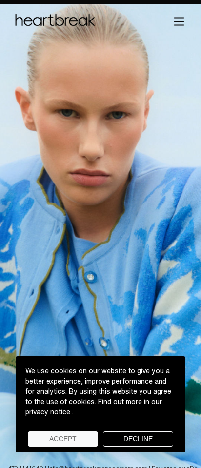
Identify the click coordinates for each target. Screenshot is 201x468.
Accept (63, 439)
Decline (138, 439)
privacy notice (47, 411)
